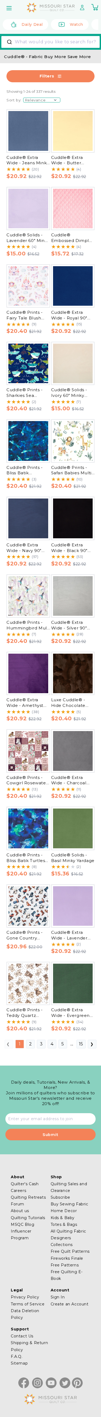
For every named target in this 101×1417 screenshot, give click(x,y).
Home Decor (64, 1210)
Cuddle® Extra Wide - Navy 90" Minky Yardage (23, 550)
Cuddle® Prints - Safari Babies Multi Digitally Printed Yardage (71, 476)
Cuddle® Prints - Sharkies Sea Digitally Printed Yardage (24, 398)
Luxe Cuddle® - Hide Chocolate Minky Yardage (68, 705)
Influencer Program (21, 1234)
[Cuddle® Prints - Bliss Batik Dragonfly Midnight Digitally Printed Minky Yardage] (28, 441)
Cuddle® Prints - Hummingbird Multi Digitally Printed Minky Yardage (28, 631)
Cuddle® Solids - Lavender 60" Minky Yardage (28, 240)
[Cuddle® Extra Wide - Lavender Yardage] (73, 906)
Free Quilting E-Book (67, 1275)
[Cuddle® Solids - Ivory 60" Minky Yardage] (73, 363)
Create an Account (70, 1304)
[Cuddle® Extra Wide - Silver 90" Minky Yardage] (73, 596)
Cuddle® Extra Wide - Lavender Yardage (69, 938)
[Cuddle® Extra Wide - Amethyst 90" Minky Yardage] (28, 673)
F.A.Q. (17, 1356)
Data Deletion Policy (25, 1314)
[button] (10, 8)
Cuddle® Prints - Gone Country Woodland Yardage (27, 938)
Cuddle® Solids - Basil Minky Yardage (73, 857)
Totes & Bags (64, 1224)
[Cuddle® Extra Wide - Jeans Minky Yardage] (28, 131)
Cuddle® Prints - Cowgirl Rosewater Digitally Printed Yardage (27, 786)
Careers (18, 1190)
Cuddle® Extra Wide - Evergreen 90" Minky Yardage (71, 1015)
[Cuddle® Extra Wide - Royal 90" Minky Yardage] (73, 286)
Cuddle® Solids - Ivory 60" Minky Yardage (69, 395)
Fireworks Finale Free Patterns (67, 1262)
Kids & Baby (63, 1217)
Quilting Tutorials (28, 1217)
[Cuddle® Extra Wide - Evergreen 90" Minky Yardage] (73, 983)
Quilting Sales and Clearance (69, 1187)
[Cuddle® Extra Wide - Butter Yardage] (73, 131)
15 (81, 1043)
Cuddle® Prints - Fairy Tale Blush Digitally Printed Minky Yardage (24, 321)
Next (92, 1044)
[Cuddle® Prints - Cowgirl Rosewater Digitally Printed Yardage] (28, 751)
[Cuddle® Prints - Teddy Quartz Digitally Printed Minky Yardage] (28, 983)
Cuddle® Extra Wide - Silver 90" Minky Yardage (69, 628)
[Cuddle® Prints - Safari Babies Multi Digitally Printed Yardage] (73, 441)
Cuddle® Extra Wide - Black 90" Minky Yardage (69, 550)
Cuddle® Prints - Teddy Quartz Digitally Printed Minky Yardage (24, 1018)
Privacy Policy (25, 1297)
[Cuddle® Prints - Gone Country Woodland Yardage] (28, 906)
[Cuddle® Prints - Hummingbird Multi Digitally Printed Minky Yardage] (28, 596)
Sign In (58, 1297)
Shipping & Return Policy (29, 1346)
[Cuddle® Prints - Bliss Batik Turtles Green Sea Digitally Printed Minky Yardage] (28, 828)
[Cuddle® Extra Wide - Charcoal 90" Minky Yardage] (73, 751)
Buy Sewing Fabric (69, 1204)
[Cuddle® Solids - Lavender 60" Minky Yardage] (28, 208)
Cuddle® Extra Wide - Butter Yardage (67, 163)
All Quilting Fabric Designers (68, 1234)
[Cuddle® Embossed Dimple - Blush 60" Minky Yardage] (73, 208)
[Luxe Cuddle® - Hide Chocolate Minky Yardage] (73, 673)
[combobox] (50, 42)
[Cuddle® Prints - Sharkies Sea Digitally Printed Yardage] (28, 363)
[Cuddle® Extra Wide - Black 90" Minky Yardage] (73, 518)
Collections (62, 1244)
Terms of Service (28, 1304)
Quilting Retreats (28, 1197)
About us (20, 1210)
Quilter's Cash (25, 1183)
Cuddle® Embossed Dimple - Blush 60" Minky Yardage (71, 243)
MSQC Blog (22, 1224)
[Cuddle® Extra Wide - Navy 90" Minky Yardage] (28, 518)
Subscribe (60, 1197)
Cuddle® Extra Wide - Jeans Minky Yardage (27, 163)
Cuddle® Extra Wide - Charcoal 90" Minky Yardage (71, 783)
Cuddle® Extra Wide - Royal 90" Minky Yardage (69, 318)
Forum (17, 1204)
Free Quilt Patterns (70, 1251)
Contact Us (22, 1336)
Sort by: (14, 100)
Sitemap (19, 1363)
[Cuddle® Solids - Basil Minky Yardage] (73, 828)
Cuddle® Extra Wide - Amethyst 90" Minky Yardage (26, 705)
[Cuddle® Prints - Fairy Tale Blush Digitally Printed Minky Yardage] (28, 286)
